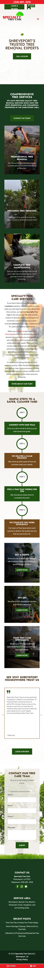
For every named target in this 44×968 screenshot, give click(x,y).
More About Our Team (22, 384)
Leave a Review (14, 7)
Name (11, 794)
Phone (11, 816)
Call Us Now (22, 56)
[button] (41, 714)
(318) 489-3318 (22, 1)
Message (12, 827)
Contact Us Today (22, 118)
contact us (20, 331)
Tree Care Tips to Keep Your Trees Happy (22, 922)
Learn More (22, 570)
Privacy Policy (22, 959)
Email (10, 805)
